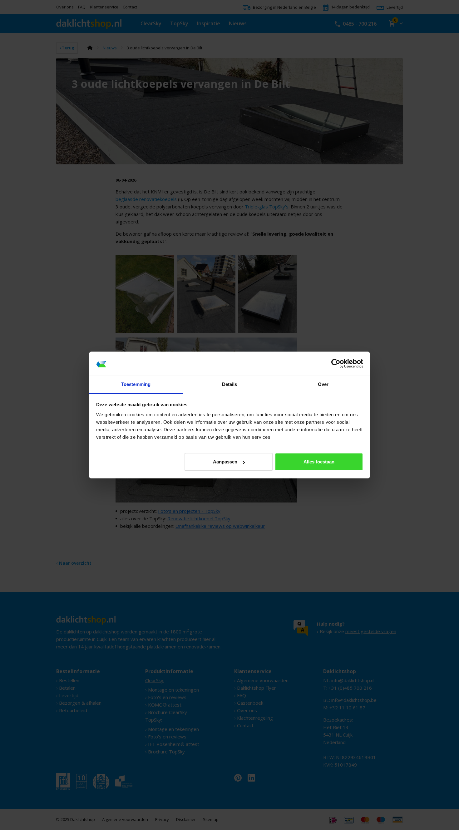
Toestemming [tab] (136, 384)
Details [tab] (229, 384)
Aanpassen (225, 461)
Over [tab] (323, 384)
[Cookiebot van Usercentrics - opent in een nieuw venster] (335, 363)
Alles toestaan (319, 461)
